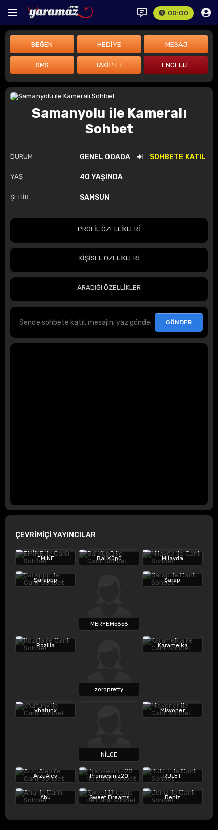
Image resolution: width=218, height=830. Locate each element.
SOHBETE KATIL (178, 157)
